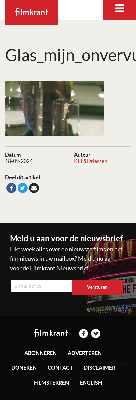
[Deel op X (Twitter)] (23, 188)
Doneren (24, 368)
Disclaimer (99, 368)
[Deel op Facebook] (11, 188)
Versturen (97, 287)
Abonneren (40, 353)
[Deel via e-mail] (34, 188)
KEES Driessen (90, 161)
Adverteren (85, 353)
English (91, 383)
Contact (60, 368)
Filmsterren (51, 383)
